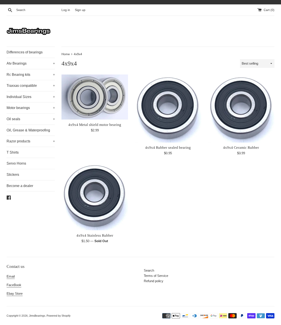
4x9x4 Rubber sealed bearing (168, 147)
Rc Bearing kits (31, 74)
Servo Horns (16, 163)
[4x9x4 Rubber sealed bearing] (168, 108)
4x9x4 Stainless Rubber (94, 235)
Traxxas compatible (31, 85)
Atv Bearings (31, 63)
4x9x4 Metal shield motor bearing (94, 125)
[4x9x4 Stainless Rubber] (94, 196)
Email (11, 276)
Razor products (31, 141)
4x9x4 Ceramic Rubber (241, 147)
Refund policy (153, 281)
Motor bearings (31, 108)
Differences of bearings (25, 52)
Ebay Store (15, 293)
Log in (65, 10)
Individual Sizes (31, 97)
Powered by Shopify (58, 315)
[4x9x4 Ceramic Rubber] (241, 108)
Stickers (13, 174)
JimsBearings (37, 315)
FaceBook (14, 285)
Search (149, 270)
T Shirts (13, 152)
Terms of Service (156, 276)
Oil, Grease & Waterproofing (28, 130)
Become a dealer (20, 186)
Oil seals (31, 119)
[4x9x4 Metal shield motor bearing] (94, 97)
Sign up (80, 10)
